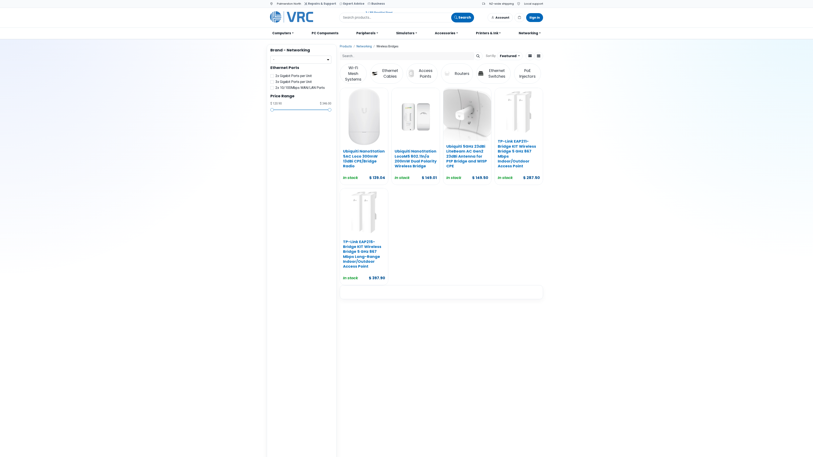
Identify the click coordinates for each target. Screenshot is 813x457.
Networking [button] (528, 33)
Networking (364, 46)
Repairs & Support (322, 4)
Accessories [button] (445, 33)
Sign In (534, 17)
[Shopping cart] (519, 17)
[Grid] (530, 56)
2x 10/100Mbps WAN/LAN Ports (300, 88)
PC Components (325, 33)
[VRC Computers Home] (331, 17)
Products (346, 46)
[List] (538, 56)
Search (464, 17)
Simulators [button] (405, 33)
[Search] (478, 56)
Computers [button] (281, 33)
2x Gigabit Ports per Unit (293, 76)
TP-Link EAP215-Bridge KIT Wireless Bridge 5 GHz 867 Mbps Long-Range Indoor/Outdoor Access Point (362, 254)
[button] (510, 56)
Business (378, 4)
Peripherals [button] (366, 33)
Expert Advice (353, 4)
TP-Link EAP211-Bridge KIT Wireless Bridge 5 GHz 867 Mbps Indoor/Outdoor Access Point (517, 154)
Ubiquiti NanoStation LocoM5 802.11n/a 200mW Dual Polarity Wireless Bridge (416, 159)
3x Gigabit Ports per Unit (293, 82)
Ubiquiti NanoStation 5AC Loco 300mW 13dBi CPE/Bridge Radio (364, 159)
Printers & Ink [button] (487, 33)
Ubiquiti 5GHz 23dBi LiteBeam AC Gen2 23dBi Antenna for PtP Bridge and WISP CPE (466, 156)
